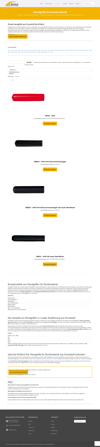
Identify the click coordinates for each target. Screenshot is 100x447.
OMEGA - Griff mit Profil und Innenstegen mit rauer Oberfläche (50, 207)
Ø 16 (42, 50)
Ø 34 (25, 52)
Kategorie (11, 73)
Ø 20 (60, 50)
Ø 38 (39, 52)
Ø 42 (52, 52)
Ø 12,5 (16, 50)
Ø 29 (9, 52)
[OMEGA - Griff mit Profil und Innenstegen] (50, 143)
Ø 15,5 (38, 50)
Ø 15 (35, 50)
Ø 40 (45, 52)
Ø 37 (35, 52)
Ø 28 (90, 50)
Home (41, 3)
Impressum (31, 427)
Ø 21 (63, 50)
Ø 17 (46, 50)
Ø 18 (49, 50)
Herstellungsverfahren (47, 358)
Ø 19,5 (56, 50)
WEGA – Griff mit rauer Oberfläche (50, 256)
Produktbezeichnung (14, 72)
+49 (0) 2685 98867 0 (30, 374)
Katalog (71, 3)
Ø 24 (77, 50)
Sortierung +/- (13, 70)
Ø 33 (22, 52)
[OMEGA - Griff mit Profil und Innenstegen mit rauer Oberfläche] (50, 189)
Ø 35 (29, 52)
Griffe (52, 421)
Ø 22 (70, 50)
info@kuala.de (12, 430)
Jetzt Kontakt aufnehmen (17, 36)
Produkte (57, 3)
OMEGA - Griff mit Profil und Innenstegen (50, 162)
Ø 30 (12, 52)
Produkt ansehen (50, 124)
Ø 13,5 (23, 50)
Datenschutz (31, 430)
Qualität (65, 3)
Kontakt (77, 3)
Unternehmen (48, 3)
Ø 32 (19, 52)
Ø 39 (42, 52)
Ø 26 (84, 50)
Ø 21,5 (67, 50)
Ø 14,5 (31, 50)
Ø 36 (32, 52)
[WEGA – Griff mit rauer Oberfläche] (50, 238)
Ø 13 (20, 50)
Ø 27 (87, 50)
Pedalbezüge (54, 430)
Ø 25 (80, 50)
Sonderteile (54, 433)
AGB (29, 424)
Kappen (53, 424)
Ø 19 (52, 50)
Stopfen (53, 427)
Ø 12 (12, 50)
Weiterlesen (11, 34)
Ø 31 (16, 52)
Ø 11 (9, 50)
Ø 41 (48, 52)
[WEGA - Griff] (50, 97)
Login (29, 433)
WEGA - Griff (50, 116)
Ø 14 (27, 50)
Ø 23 (74, 50)
